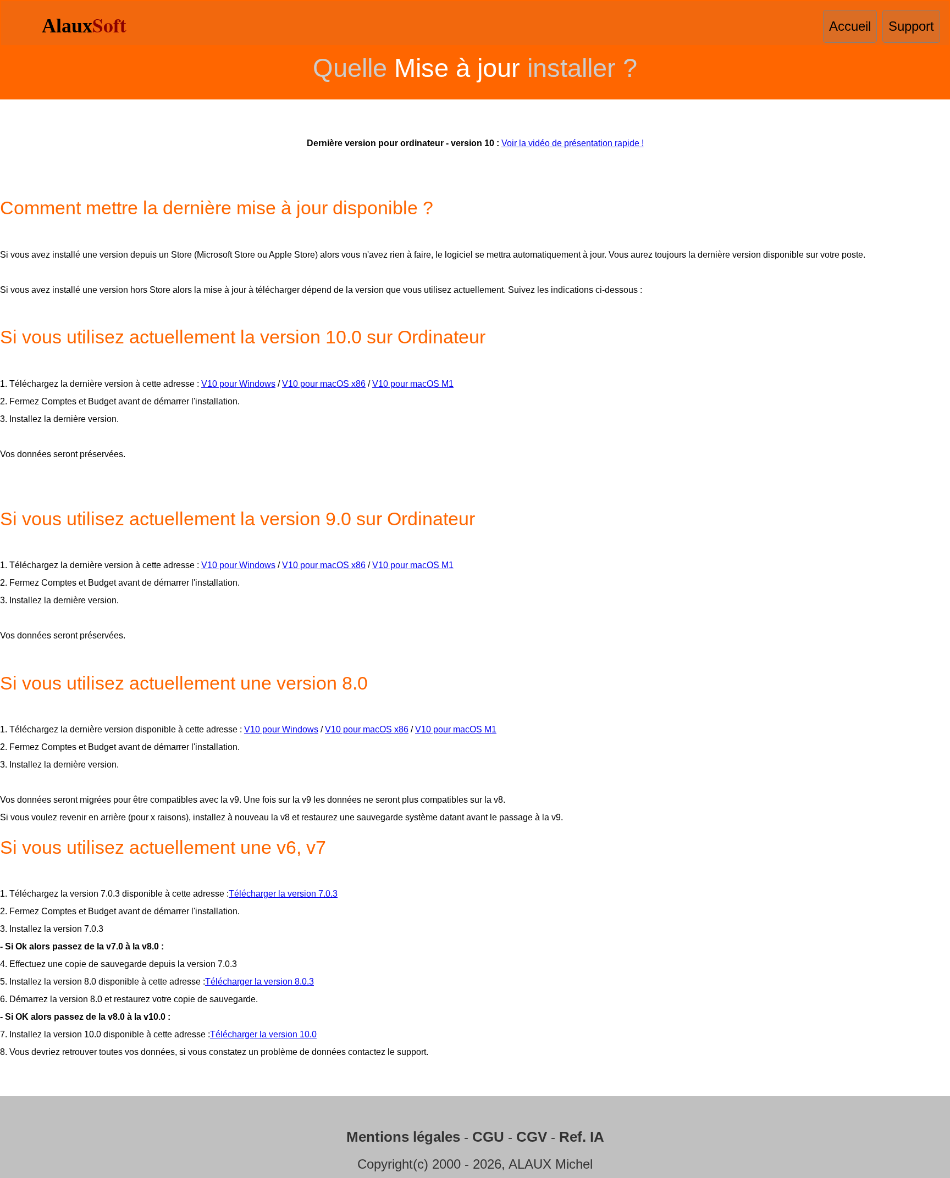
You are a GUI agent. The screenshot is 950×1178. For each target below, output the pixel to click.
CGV (531, 1136)
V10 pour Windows (238, 383)
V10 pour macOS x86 (324, 383)
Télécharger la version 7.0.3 (283, 893)
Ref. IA (581, 1136)
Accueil (850, 26)
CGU (488, 1136)
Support (911, 26)
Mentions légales (403, 1136)
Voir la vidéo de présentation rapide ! (572, 143)
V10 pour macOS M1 (413, 383)
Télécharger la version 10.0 (263, 1034)
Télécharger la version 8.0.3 (259, 981)
